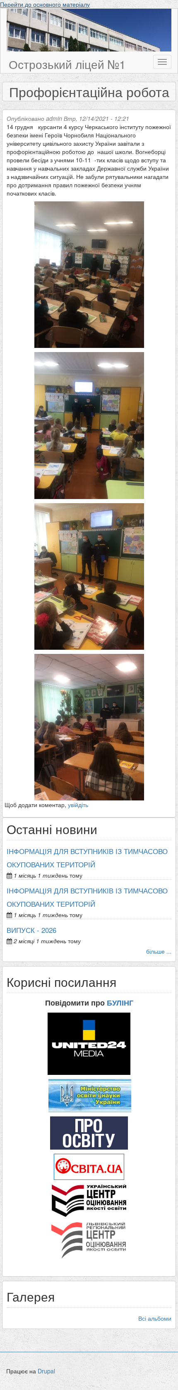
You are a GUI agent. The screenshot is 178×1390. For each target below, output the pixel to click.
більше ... (158, 951)
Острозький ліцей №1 (67, 64)
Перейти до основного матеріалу (45, 4)
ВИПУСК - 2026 (31, 930)
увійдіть (78, 804)
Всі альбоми (154, 1318)
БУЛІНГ (120, 1002)
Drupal (46, 1371)
